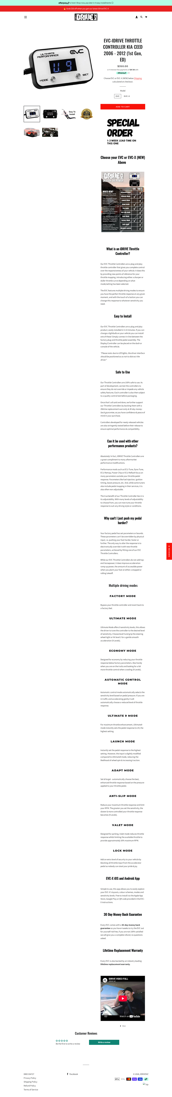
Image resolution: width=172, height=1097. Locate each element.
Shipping (138, 78)
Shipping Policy (30, 1081)
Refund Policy (30, 1085)
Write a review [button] (104, 1042)
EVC (118, 96)
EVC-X (127, 96)
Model (122, 90)
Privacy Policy (30, 1078)
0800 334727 (29, 1074)
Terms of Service (31, 1089)
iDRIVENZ (144, 1074)
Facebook (73, 1074)
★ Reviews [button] (169, 551)
